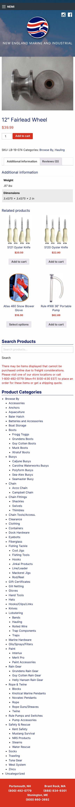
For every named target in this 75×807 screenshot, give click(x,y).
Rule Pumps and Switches (26, 715)
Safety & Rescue (19, 724)
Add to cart (22, 135)
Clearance (15, 519)
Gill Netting (16, 586)
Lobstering (16, 613)
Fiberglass (15, 541)
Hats (12, 599)
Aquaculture (17, 412)
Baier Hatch (16, 416)
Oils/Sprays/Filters (21, 644)
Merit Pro (18, 657)
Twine (16, 711)
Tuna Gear (15, 760)
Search (6, 357)
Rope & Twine (18, 684)
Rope (15, 702)
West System (17, 764)
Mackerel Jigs (21, 573)
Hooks (16, 559)
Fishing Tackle (18, 546)
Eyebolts (14, 537)
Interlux (17, 653)
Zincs (12, 769)
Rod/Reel (18, 577)
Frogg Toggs (20, 434)
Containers (16, 528)
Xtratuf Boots (21, 452)
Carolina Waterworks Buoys (30, 465)
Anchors (14, 407)
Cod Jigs (18, 550)
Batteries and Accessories (26, 421)
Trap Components (24, 630)
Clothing (14, 523)
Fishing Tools (20, 555)
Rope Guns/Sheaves (25, 706)
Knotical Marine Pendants (29, 693)
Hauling (60, 150)
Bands (16, 617)
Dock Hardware (19, 532)
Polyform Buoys (22, 470)
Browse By (46, 150)
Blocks (16, 688)
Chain (12, 483)
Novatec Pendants (24, 697)
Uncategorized (15, 773)
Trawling (14, 755)
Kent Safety (19, 729)
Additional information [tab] (22, 161)
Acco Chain (19, 488)
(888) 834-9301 (55, 790)
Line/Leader (20, 568)
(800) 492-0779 (20, 790)
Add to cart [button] (19, 261)
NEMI (10, 6)
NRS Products (21, 738)
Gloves (13, 590)
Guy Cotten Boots (24, 443)
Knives (13, 608)
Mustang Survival (23, 733)
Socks (13, 751)
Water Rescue (21, 747)
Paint (12, 648)
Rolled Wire (19, 626)
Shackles (18, 501)
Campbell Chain (22, 492)
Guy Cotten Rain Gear (26, 675)
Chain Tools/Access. (22, 514)
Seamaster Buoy (23, 479)
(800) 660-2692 (37, 799)
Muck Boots (20, 447)
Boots (12, 430)
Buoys (13, 456)
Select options (19, 324)
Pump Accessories (24, 720)
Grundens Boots (22, 439)
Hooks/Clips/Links (21, 604)
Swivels (17, 506)
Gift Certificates (19, 581)
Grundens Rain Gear (25, 671)
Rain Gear (15, 666)
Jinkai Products (22, 564)
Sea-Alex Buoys (22, 474)
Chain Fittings (18, 497)
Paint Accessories (24, 662)
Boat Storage (17, 425)
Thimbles (18, 510)
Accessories (17, 403)
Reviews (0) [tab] (50, 161)
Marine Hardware (20, 639)
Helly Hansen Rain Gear (27, 680)
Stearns (17, 742)
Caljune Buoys (21, 461)
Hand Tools (16, 595)
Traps (16, 635)
